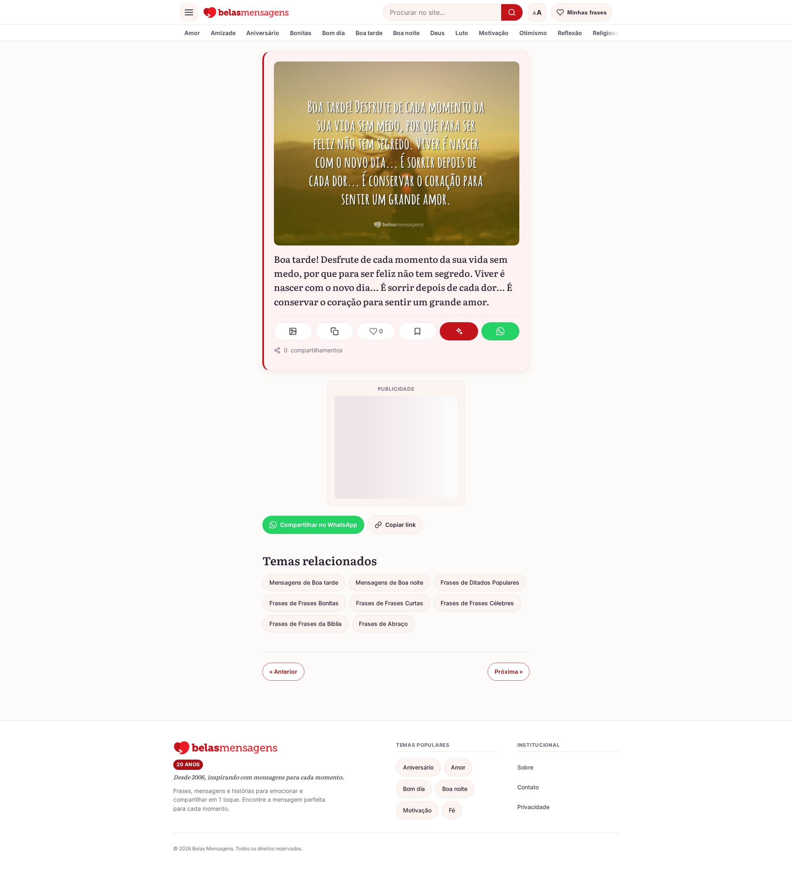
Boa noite (406, 32)
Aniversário (262, 32)
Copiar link (400, 524)
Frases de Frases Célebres (477, 603)
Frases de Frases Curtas (389, 603)
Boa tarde (369, 32)
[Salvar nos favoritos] (417, 331)
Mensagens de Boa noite (389, 582)
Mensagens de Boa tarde (303, 582)
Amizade (223, 32)
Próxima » (509, 671)
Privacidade (533, 806)
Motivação (494, 32)
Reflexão (570, 32)
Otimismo (533, 32)
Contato (528, 787)
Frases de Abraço (383, 623)
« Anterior (283, 671)
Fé (452, 810)
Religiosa (606, 32)
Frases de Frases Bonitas (304, 603)
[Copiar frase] (335, 331)
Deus (437, 32)
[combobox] (442, 12)
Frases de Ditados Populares (480, 582)
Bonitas (300, 32)
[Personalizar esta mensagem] (459, 331)
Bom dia (333, 32)
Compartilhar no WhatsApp (318, 524)
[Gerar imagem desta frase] (293, 331)
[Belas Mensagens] (246, 12)
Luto (461, 32)
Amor (192, 32)
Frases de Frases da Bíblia (305, 623)
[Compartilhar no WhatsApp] (500, 331)
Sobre (525, 767)
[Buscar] (512, 12)
